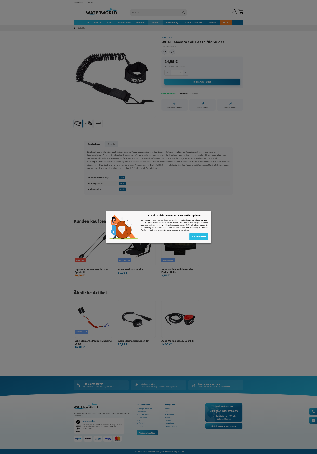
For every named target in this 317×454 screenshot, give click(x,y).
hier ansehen (172, 230)
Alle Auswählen (198, 236)
